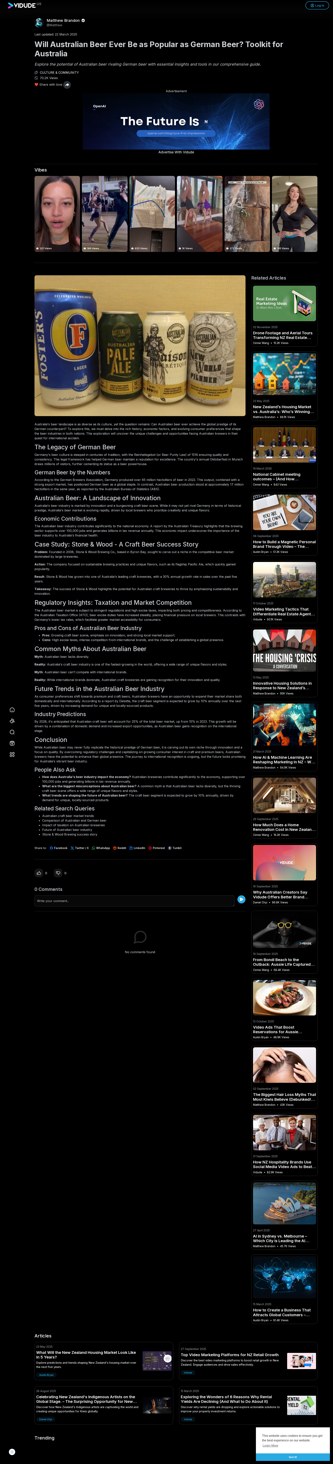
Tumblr (177, 848)
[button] (9, 732)
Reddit (121, 848)
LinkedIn (139, 848)
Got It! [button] (293, 1457)
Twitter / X (81, 848)
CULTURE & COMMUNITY (59, 72)
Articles (42, 1336)
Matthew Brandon (64, 20)
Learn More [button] (270, 1445)
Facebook (60, 848)
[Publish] (241, 899)
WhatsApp (102, 848)
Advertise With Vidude (176, 152)
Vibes (40, 170)
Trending (44, 1438)
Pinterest (158, 848)
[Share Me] (67, 85)
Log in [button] (319, 5)
